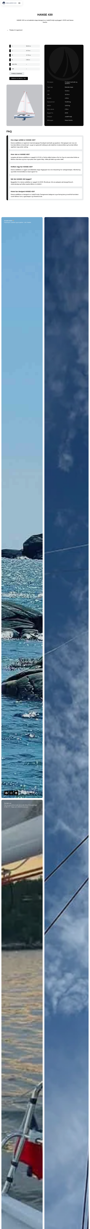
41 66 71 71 (7, 807)
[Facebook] (6, 793)
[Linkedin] (16, 793)
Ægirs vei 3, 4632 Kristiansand (19, 807)
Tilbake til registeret (14, 30)
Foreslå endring (16, 73)
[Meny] (19, 3)
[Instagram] (11, 793)
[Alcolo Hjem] (9, 3)
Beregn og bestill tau (18, 78)
